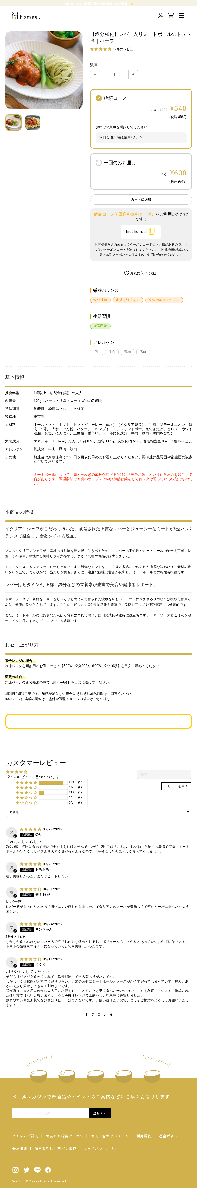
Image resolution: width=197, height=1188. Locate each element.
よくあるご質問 (25, 1136)
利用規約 (143, 1136)
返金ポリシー (170, 1136)
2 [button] (93, 1015)
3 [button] (99, 1015)
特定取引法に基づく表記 (55, 1148)
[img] (31, 829)
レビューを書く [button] (176, 786)
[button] (101, 49)
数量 (94, 65)
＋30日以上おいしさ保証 (64, 409)
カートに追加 (141, 200)
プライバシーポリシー (102, 1148)
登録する (100, 1113)
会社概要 (19, 1148)
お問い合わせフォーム (110, 1136)
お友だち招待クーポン (65, 1136)
